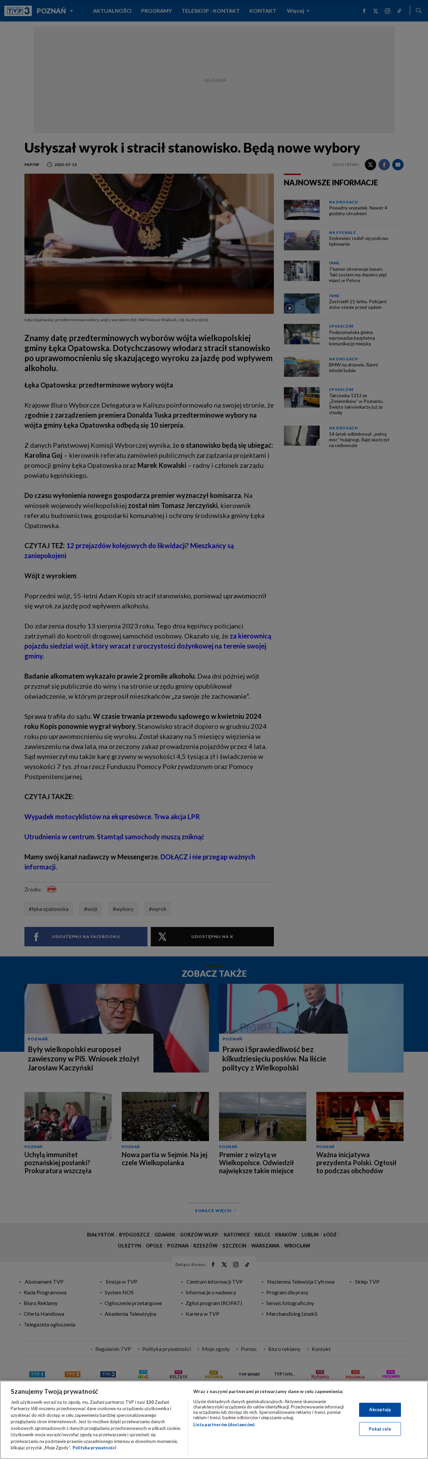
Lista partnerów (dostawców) (223, 1424)
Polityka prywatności (94, 1447)
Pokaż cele (380, 1428)
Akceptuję (380, 1409)
